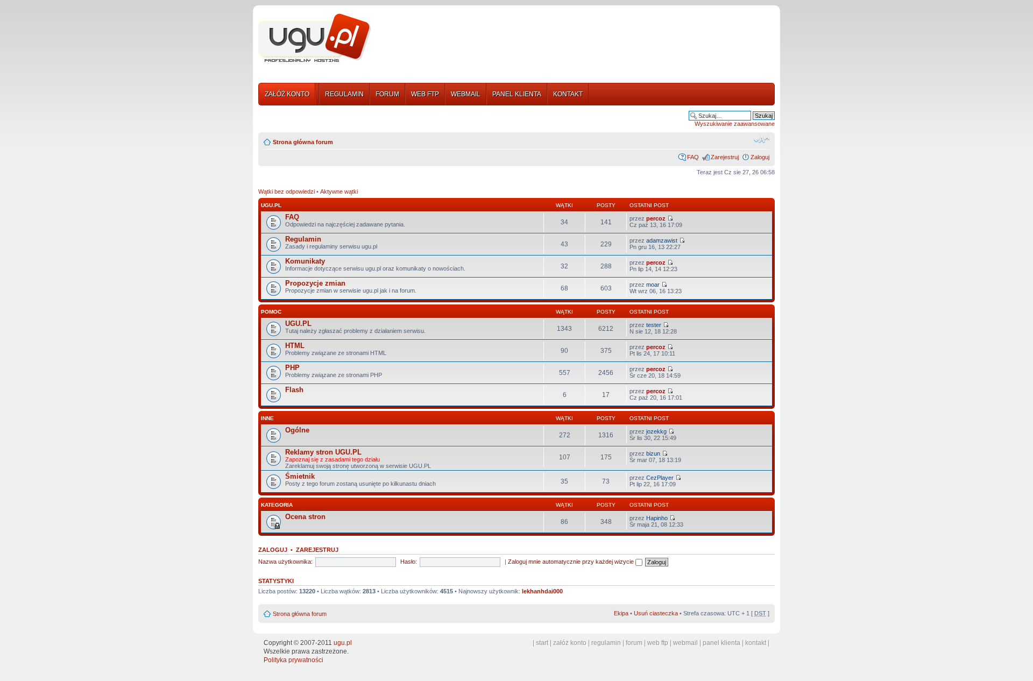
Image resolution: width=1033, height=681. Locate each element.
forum (634, 643)
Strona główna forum (303, 142)
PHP (292, 368)
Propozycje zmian (315, 283)
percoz (656, 218)
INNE (267, 418)
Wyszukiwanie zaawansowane (735, 123)
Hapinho (657, 518)
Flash (294, 390)
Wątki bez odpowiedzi (286, 191)
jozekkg (656, 431)
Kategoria (277, 505)
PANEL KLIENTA (516, 94)
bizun (653, 453)
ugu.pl (343, 643)
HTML (295, 346)
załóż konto (569, 643)
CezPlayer (660, 477)
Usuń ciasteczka (656, 613)
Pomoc (271, 312)
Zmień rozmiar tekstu (761, 140)
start (542, 643)
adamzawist (661, 240)
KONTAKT (568, 94)
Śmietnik (300, 476)
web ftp (657, 643)
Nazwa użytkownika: (285, 561)
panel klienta (721, 643)
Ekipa (621, 613)
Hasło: (408, 561)
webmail (685, 643)
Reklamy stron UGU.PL (323, 452)
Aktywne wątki (339, 191)
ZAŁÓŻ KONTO (287, 94)
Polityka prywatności (293, 660)
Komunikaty (305, 261)
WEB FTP (425, 94)
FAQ (693, 157)
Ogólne (297, 430)
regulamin (606, 643)
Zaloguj (760, 157)
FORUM (387, 94)
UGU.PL (271, 205)
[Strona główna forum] (314, 38)
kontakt (755, 643)
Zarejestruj (725, 157)
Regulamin (303, 239)
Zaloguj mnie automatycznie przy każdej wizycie (571, 561)
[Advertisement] (577, 39)
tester (653, 325)
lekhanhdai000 (542, 591)
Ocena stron (305, 517)
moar (653, 284)
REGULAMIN (344, 94)
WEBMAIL (465, 94)
